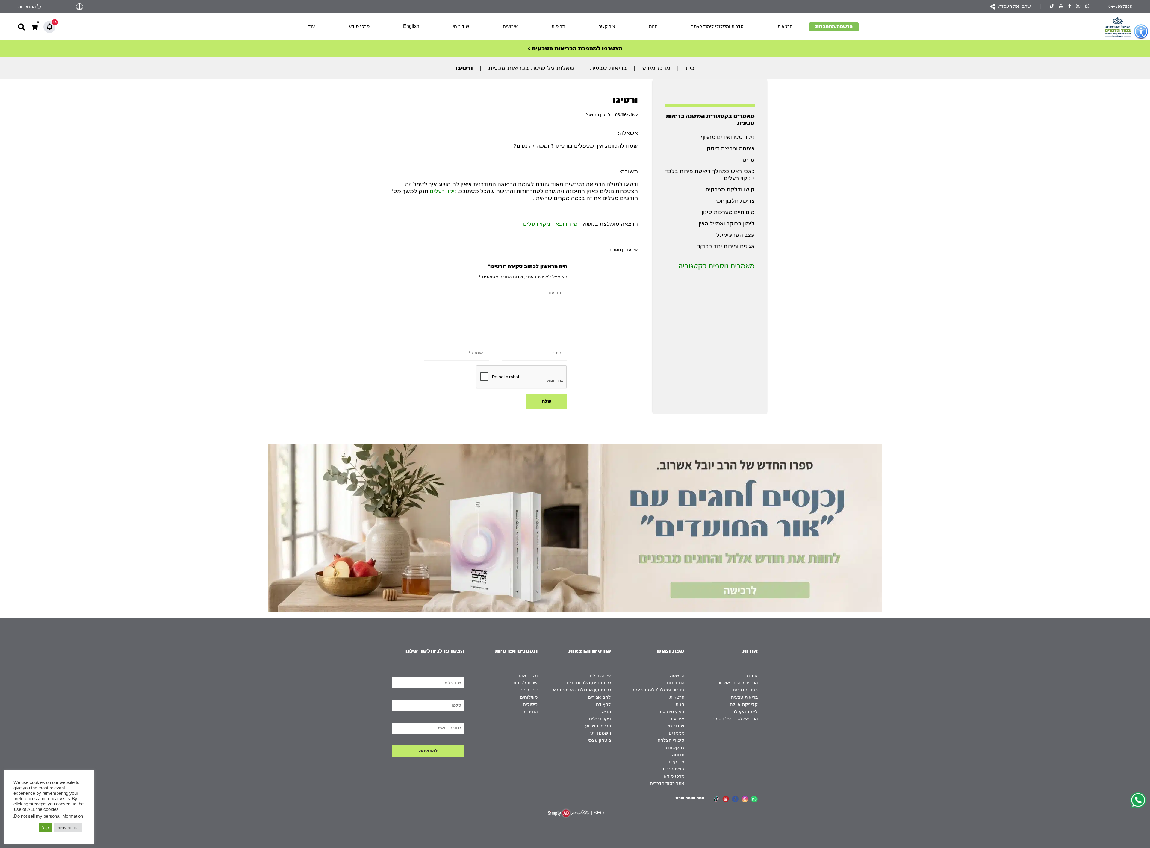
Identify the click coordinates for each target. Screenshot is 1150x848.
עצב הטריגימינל (735, 235)
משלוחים (529, 697)
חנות (653, 26)
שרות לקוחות (525, 682)
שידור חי (461, 26)
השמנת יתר (600, 733)
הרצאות (784, 26)
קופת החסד (673, 769)
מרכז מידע (359, 26)
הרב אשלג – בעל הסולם (735, 718)
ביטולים (530, 704)
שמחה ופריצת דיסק (731, 148)
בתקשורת (675, 747)
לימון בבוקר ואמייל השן (727, 224)
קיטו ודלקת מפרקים (730, 189)
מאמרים (676, 733)
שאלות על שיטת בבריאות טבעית (531, 68)
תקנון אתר (528, 675)
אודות (752, 675)
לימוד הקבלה (745, 711)
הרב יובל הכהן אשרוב (738, 682)
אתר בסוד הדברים (667, 783)
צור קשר (607, 26)
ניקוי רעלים (443, 191)
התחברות (675, 682)
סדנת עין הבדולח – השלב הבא (582, 690)
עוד (311, 26)
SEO (599, 813)
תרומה (678, 754)
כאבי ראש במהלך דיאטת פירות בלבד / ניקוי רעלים (710, 174)
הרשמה (677, 675)
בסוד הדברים (745, 690)
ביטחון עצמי (599, 740)
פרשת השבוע (598, 726)
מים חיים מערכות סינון (728, 212)
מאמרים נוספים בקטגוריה (716, 266)
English (411, 26)
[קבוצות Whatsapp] (1087, 6)
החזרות (530, 711)
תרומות (558, 26)
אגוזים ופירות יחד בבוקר (726, 246)
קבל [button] (45, 828)
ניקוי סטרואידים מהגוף (728, 137)
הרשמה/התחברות (834, 26)
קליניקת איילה (744, 704)
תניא (606, 711)
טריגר (748, 160)
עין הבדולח (600, 675)
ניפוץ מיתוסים (671, 711)
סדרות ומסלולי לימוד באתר (717, 26)
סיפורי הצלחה (671, 740)
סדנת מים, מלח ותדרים (589, 682)
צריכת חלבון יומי (735, 201)
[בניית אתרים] (568, 813)
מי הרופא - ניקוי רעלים (550, 224)
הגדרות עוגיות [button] (68, 828)
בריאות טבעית (608, 68)
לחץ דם (603, 704)
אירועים (510, 26)
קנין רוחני (529, 690)
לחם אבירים (599, 697)
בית (690, 68)
